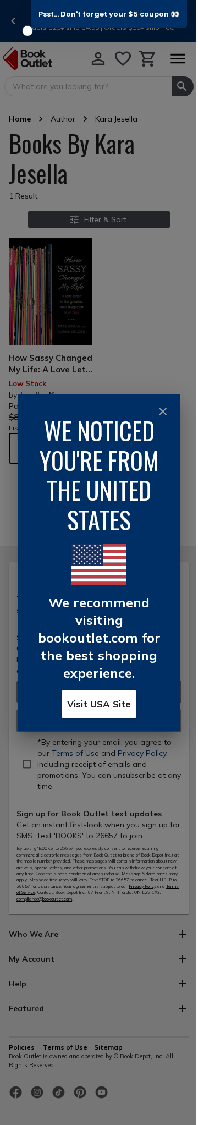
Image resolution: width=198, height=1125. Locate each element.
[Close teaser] (27, 30)
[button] (109, 14)
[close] (163, 411)
